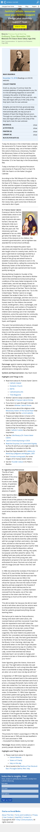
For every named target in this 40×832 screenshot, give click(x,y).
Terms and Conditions (23, 815)
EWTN (12, 389)
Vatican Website (15, 757)
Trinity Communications (24, 820)
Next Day (23, 34)
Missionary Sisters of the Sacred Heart (20, 411)
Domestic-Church (16, 386)
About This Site (7, 815)
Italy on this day (15, 763)
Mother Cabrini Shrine (23, 405)
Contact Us (27, 817)
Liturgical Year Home (8, 6)
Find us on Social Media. (11, 811)
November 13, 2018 (10, 78)
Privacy (35, 815)
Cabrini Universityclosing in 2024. (18, 441)
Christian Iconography (17, 456)
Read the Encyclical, (13, 443)
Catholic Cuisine (17, 430)
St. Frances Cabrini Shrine (23, 400)
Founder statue (17, 462)
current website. (27, 413)
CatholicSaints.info (16, 392)
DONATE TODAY (20, 27)
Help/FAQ (18, 817)
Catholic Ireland (15, 383)
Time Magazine (15, 395)
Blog (27, 6)
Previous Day (13, 34)
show (35, 125)
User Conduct (8, 817)
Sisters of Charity (16, 760)
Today (20, 6)
